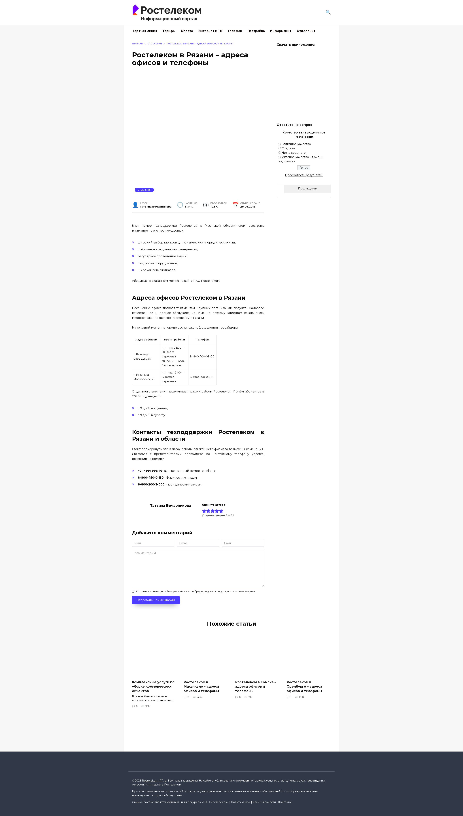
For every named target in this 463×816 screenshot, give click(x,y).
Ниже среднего (294, 152)
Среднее (288, 148)
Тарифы (169, 31)
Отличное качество (296, 144)
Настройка (256, 31)
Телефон (235, 31)
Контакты (284, 802)
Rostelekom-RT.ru (154, 780)
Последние (307, 188)
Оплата (187, 31)
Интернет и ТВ (210, 31)
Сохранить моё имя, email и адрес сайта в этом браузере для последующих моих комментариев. (195, 591)
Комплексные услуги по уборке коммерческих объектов (153, 686)
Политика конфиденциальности (253, 802)
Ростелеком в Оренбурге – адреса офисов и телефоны (304, 686)
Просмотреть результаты (304, 175)
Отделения (306, 31)
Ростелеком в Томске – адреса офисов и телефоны (255, 686)
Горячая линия (145, 31)
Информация (280, 31)
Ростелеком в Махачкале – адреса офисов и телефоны (201, 686)
